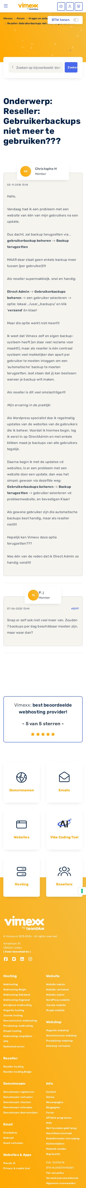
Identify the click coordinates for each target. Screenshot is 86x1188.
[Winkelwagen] (79, 6)
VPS (6, 1041)
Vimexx (8, 18)
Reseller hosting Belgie (17, 1071)
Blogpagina (53, 1107)
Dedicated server (14, 1046)
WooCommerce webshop (61, 1035)
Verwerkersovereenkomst (62, 1178)
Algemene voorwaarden (61, 1183)
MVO (49, 1123)
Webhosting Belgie (14, 989)
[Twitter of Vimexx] (15, 959)
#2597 (75, 608)
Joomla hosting (13, 1015)
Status (50, 1097)
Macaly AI (9, 1163)
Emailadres (10, 1132)
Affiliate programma (59, 1117)
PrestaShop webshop (59, 1040)
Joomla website (56, 1005)
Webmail (8, 1137)
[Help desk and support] (61, 6)
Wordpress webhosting (17, 1005)
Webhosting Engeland (16, 999)
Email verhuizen (13, 1143)
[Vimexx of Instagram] (31, 959)
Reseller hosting (13, 1066)
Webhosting (10, 984)
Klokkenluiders (55, 1143)
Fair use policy (55, 1172)
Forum (21, 18)
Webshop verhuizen (58, 1045)
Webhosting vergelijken (17, 1036)
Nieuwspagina (54, 1102)
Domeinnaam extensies (17, 1107)
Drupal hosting (12, 1031)
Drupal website (55, 1010)
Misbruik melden (56, 1148)
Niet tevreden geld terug (61, 1128)
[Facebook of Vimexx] (7, 959)
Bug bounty (53, 1154)
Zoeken (72, 67)
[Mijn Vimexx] (70, 6)
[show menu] (6, 6)
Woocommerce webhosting (20, 1020)
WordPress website (58, 999)
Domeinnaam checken (17, 1102)
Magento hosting (13, 1010)
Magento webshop (57, 1030)
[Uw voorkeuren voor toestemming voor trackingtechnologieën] (82, 891)
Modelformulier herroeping (62, 1138)
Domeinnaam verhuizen (18, 1097)
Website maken (55, 984)
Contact (51, 1091)
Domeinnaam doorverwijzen (20, 1112)
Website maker (55, 994)
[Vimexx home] (26, 6)
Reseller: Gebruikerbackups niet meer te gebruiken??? (41, 23)
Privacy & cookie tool (16, 1168)
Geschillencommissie (59, 1133)
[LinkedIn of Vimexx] (24, 959)
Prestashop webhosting (18, 1025)
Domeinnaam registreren (18, 1091)
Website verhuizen (57, 989)
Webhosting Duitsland (16, 994)
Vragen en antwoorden (43, 18)
